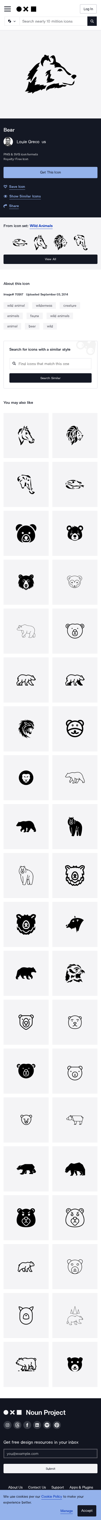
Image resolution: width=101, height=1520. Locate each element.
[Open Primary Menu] (7, 9)
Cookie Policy (51, 1496)
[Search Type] (11, 21)
